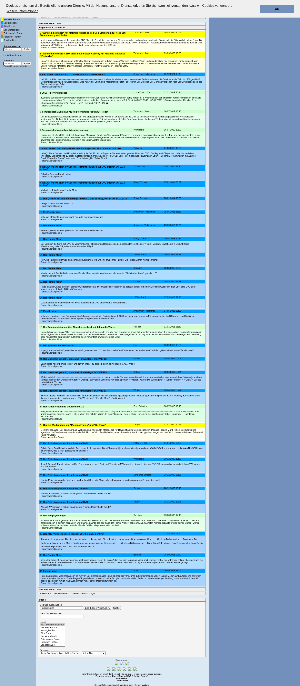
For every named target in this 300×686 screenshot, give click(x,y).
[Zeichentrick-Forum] (52, 639)
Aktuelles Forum (11, 19)
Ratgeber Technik (12, 36)
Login (6, 55)
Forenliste (44, 593)
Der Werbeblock (11, 30)
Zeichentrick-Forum (13, 33)
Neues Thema (79, 593)
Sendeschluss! (10, 40)
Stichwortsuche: (12, 46)
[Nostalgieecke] (52, 630)
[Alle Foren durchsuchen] (52, 624)
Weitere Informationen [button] (22, 11)
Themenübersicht (61, 593)
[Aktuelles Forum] (52, 627)
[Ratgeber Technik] (52, 642)
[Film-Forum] (52, 633)
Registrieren (15, 55)
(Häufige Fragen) (137, 676)
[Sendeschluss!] (52, 645)
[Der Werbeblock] (52, 636)
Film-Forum (9, 26)
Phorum (137, 685)
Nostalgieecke (10, 23)
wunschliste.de (20, 66)
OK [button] (277, 8)
